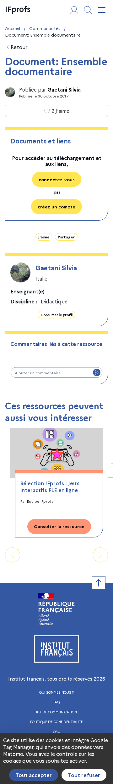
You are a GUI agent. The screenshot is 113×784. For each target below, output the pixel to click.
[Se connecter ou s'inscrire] (74, 10)
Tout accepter (33, 775)
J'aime (44, 236)
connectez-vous (57, 179)
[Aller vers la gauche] (12, 554)
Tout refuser (84, 775)
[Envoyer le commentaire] (96, 372)
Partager (66, 236)
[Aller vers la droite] (100, 554)
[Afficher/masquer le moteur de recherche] (88, 10)
